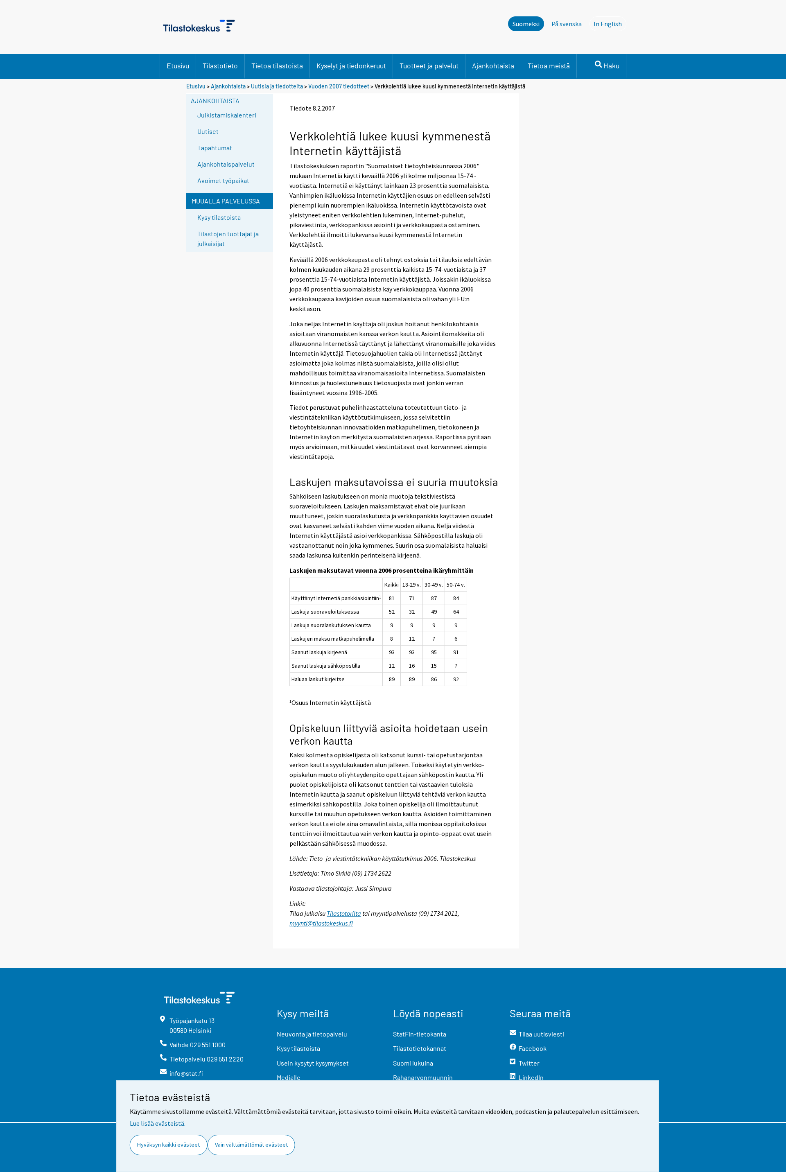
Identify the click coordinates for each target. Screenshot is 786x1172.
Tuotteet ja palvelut (429, 65)
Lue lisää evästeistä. (157, 1123)
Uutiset (208, 131)
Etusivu (178, 65)
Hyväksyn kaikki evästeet (168, 1144)
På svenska (566, 24)
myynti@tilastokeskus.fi (321, 923)
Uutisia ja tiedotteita (277, 86)
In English (610, 24)
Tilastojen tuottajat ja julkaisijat (228, 238)
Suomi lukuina (413, 1063)
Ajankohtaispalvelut (226, 164)
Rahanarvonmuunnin (423, 1077)
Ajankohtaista (493, 65)
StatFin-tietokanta (419, 1034)
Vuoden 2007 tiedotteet (338, 86)
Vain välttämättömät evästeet (251, 1144)
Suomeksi (526, 24)
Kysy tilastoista (219, 217)
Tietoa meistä (549, 65)
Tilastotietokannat (419, 1048)
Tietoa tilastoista (277, 65)
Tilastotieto (220, 65)
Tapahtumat (214, 147)
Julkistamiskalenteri (226, 115)
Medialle (288, 1077)
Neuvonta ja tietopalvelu (312, 1034)
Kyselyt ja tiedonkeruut (351, 65)
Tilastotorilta (344, 913)
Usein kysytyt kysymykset (313, 1063)
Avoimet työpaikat (223, 180)
